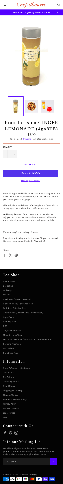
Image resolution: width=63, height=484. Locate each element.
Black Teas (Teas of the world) (17, 299)
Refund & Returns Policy (15, 399)
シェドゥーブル (15, 474)
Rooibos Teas (9, 321)
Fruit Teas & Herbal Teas (14, 308)
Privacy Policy (9, 404)
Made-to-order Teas (12, 335)
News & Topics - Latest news (16, 368)
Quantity (7, 147)
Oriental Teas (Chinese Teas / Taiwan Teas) (23, 312)
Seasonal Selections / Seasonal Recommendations (27, 339)
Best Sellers (8, 348)
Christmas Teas (10, 353)
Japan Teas (8, 317)
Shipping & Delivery (12, 390)
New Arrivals (9, 281)
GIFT (5, 326)
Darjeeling (8, 286)
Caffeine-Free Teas (12, 344)
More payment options (30, 181)
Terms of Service (11, 408)
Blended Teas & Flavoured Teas (18, 303)
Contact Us (8, 372)
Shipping (27, 139)
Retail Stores (9, 386)
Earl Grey (7, 290)
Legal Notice (9, 413)
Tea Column (8, 377)
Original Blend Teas (12, 330)
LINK (5, 417)
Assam (6, 294)
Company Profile (11, 381)
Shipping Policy (10, 395)
